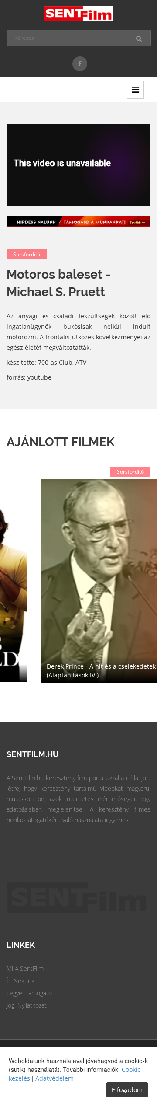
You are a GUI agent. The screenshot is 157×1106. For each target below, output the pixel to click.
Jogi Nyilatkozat (27, 1005)
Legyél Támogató (29, 993)
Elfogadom (127, 1089)
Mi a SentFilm (25, 968)
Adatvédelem (54, 1078)
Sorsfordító (26, 254)
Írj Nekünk (20, 981)
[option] (78, 580)
